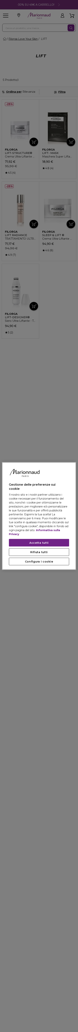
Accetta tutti (39, 542)
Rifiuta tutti (39, 552)
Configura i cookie (39, 561)
